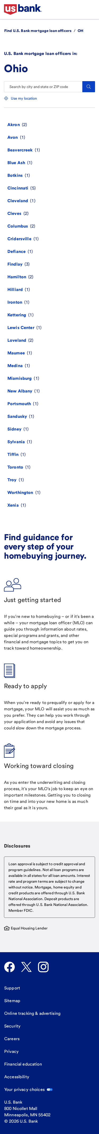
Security (12, 1026)
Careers (12, 1038)
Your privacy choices (24, 1089)
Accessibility (16, 1076)
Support (12, 987)
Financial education (23, 1064)
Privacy (11, 1051)
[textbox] (49, 887)
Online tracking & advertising (32, 1013)
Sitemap (12, 1000)
